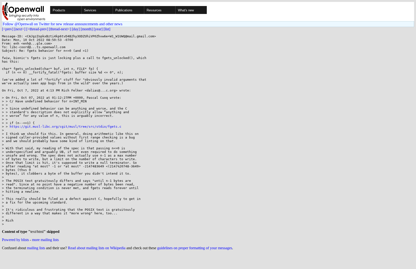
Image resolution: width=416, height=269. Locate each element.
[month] (87, 29)
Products (59, 10)
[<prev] (7, 29)
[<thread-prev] (37, 29)
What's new (186, 10)
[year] (98, 29)
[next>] (19, 29)
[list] (107, 29)
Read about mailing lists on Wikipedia (96, 248)
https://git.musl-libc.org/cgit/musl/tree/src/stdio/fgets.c (65, 126)
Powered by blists (15, 240)
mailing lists (36, 248)
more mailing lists (45, 240)
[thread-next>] (60, 29)
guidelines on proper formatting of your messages (194, 248)
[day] (76, 29)
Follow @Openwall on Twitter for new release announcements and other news (62, 24)
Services (90, 10)
